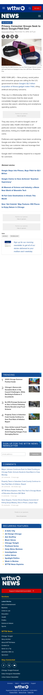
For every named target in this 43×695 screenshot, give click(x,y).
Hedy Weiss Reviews (14, 549)
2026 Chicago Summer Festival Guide (14, 380)
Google (5, 236)
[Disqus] (21, 283)
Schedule (10, 683)
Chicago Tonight (12, 543)
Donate (36, 8)
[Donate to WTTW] (21, 687)
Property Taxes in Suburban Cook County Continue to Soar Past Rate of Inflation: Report (15, 418)
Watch (17, 683)
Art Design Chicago (13, 533)
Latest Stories (6, 601)
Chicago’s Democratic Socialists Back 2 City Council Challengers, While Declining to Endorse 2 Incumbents (15, 392)
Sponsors (5, 655)
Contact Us (5, 645)
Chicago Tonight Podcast (10, 670)
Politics (4, 620)
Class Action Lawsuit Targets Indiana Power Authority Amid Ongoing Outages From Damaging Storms (16, 430)
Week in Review (11, 561)
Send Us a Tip (6, 648)
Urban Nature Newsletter (10, 677)
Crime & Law (6, 611)
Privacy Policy (13, 692)
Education (5, 614)
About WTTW (25, 683)
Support (33, 683)
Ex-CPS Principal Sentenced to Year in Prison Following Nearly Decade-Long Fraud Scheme (15, 405)
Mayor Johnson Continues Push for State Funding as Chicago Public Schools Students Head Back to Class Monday (21, 472)
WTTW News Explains (14, 564)
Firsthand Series (12, 546)
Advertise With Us (8, 652)
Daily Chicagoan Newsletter (11, 674)
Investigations (11, 552)
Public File (31, 692)
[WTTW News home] (10, 16)
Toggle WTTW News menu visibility (40, 15)
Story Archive (6, 639)
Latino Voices (10, 555)
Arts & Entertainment (8, 604)
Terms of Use (22, 692)
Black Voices (10, 540)
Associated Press (8, 32)
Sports (4, 626)
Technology (14, 236)
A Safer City (10, 530)
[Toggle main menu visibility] (4, 8)
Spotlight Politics (12, 558)
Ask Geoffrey (10, 537)
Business (7, 22)
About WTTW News (8, 642)
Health (4, 617)
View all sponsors (21, 116)
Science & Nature (7, 623)
